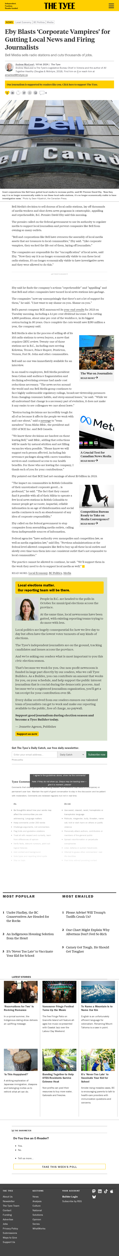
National (37, 1210)
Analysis (37, 1201)
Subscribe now (96, 754)
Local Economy (23, 22)
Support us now (27, 734)
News (9, 22)
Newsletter (9, 1201)
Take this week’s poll (59, 1167)
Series (36, 1224)
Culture (37, 1205)
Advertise (8, 1219)
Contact (7, 1210)
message (45, 420)
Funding (7, 1214)
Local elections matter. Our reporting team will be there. (44, 587)
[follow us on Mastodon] (24, 93)
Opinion (37, 1219)
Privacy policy (17, 759)
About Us (8, 1196)
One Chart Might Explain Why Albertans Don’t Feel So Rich (88, 932)
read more (88, 378)
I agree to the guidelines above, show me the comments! (59, 780)
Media (50, 22)
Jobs (5, 1224)
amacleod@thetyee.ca (16, 74)
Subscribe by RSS (72, 1201)
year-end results (74, 309)
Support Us (9, 1242)
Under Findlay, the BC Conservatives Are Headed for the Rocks (28, 916)
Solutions (38, 1214)
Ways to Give (10, 1237)
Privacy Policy (10, 1228)
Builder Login (70, 1196)
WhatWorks (39, 1228)
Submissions (10, 1233)
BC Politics (39, 22)
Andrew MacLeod (24, 64)
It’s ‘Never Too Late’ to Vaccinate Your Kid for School (30, 953)
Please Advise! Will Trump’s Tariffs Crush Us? (86, 914)
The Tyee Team (11, 1205)
